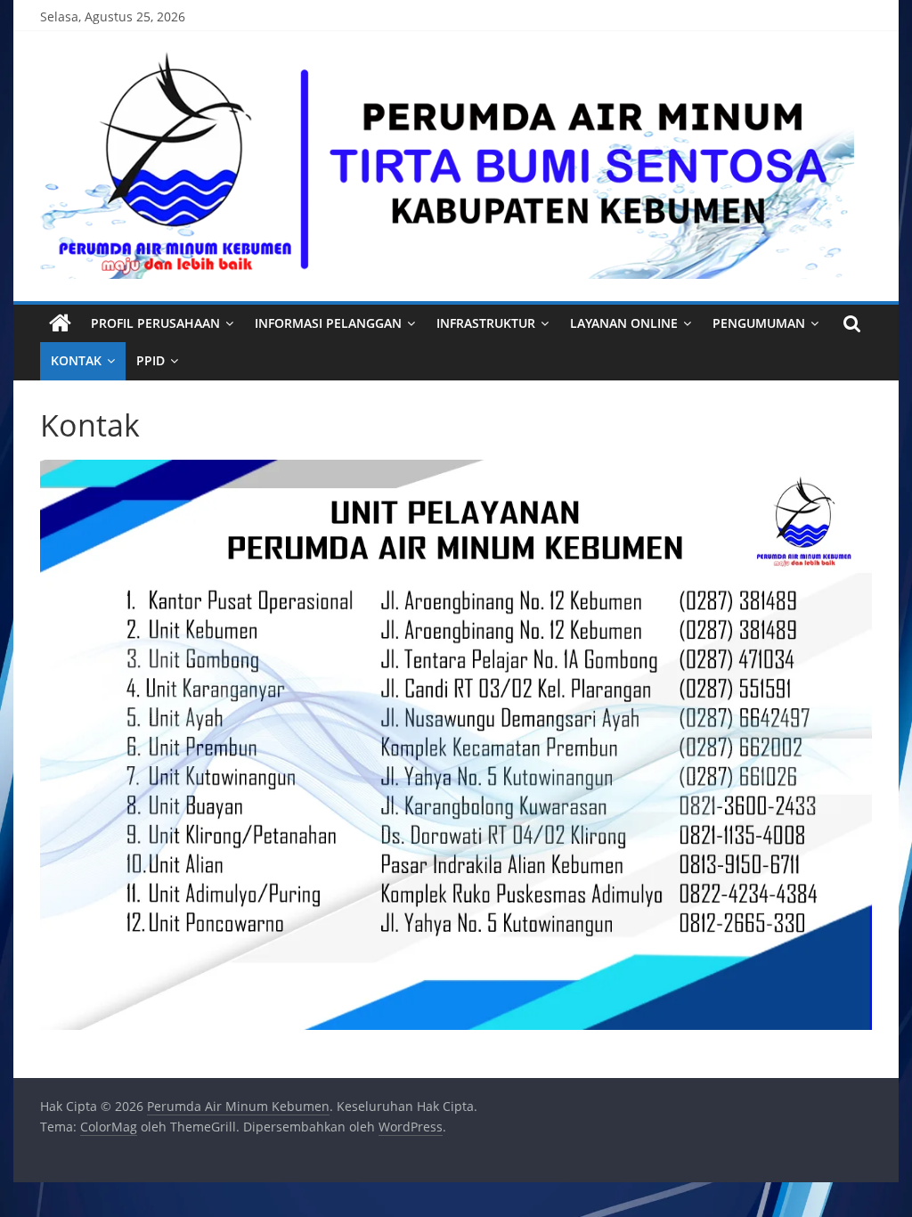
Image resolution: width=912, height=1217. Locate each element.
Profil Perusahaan (155, 322)
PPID (150, 360)
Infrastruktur (485, 322)
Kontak (76, 360)
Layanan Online (624, 322)
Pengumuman (758, 322)
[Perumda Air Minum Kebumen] (60, 323)
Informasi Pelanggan (328, 322)
